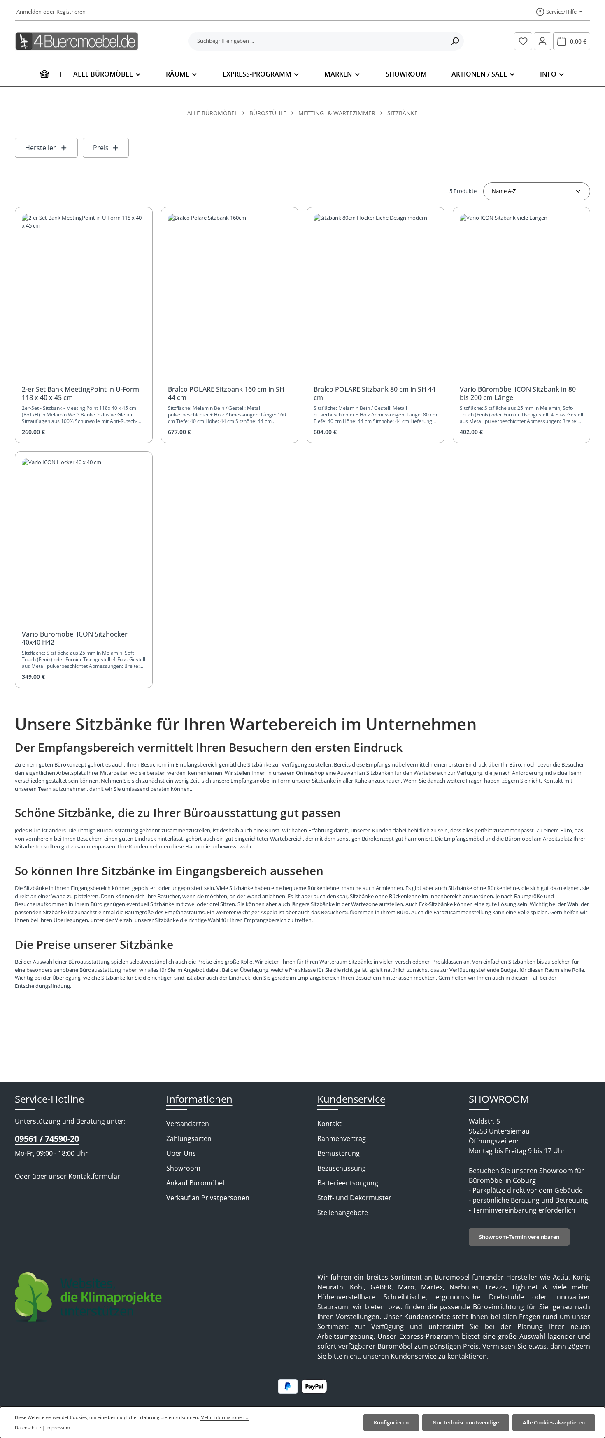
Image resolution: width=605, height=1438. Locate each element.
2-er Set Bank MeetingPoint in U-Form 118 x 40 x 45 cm (80, 393)
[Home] (44, 74)
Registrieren (71, 11)
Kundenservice (351, 1099)
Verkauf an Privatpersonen (207, 1197)
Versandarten (187, 1123)
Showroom (183, 1168)
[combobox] (317, 41)
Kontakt (329, 1123)
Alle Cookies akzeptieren (554, 1422)
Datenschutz (28, 1427)
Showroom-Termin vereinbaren (519, 1237)
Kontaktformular (94, 1176)
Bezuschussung (341, 1168)
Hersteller (40, 147)
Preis (101, 147)
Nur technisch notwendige (466, 1422)
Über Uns (181, 1153)
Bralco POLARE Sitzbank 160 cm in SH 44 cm (226, 393)
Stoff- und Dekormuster (354, 1197)
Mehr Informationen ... (224, 1417)
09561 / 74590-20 (47, 1138)
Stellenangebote (342, 1212)
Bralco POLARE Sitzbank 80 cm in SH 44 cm (374, 393)
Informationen (199, 1099)
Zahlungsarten (189, 1138)
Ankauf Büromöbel (195, 1182)
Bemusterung (338, 1153)
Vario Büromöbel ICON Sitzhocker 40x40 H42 (75, 638)
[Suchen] (455, 41)
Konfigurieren (391, 1422)
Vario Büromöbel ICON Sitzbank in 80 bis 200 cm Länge (518, 393)
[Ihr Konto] (543, 41)
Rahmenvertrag (341, 1138)
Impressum (58, 1427)
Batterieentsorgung (347, 1182)
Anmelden (29, 11)
